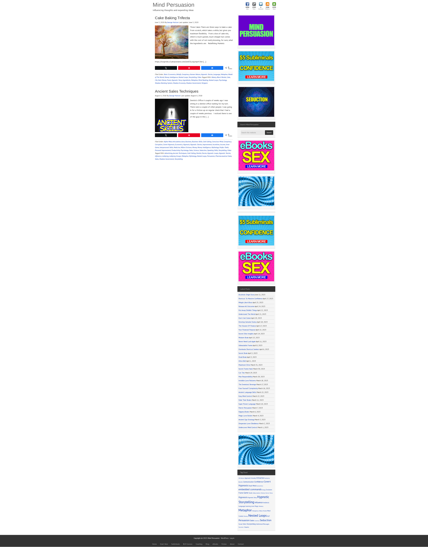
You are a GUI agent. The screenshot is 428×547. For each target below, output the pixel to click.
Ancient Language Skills (247, 426)
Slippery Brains (244, 445)
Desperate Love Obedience (249, 457)
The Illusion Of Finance (247, 359)
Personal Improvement (163, 150)
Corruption (158, 144)
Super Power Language (247, 437)
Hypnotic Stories (207, 74)
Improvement (207, 144)
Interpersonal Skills (166, 147)
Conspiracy (185, 74)
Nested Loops (183, 77)
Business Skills (197, 141)
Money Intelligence (171, 77)
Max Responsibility (245, 410)
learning (248, 540)
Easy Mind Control (245, 430)
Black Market (221, 77)
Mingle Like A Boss (245, 336)
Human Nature (195, 74)
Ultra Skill (242, 394)
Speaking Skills (212, 150)
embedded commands (250, 522)
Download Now (256, 238)
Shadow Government (193, 83)
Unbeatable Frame (245, 379)
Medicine (177, 147)
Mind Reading (203, 80)
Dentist (198, 153)
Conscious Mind (217, 141)
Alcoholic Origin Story (246, 328)
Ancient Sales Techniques (176, 91)
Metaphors (255, 544)
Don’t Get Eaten (245, 351)
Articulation (176, 141)
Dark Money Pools (164, 80)
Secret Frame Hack (246, 402)
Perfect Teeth (223, 147)
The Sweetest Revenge (247, 418)
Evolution (269, 523)
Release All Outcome (246, 340)
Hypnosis (186, 144)
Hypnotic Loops (212, 153)
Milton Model (263, 544)
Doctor (204, 153)
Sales (191, 150)
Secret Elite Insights (246, 367)
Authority (267, 512)
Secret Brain (243, 387)
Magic (256, 540)
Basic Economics (170, 74)
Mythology (215, 147)
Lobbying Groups (175, 156)
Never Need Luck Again (247, 375)
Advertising (168, 153)
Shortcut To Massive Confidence (250, 332)
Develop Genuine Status (248, 355)
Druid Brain (243, 391)
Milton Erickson (186, 147)
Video (199, 77)
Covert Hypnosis (168, 144)
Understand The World (247, 348)
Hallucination (256, 526)
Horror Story (269, 526)
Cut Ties (242, 406)
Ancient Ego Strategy (246, 453)
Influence (158, 156)
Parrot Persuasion (245, 441)
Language (216, 74)
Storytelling (193, 77)
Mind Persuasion (173, 5)
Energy (264, 523)
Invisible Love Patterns (247, 414)
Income (222, 144)
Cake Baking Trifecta (172, 18)
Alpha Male (168, 141)
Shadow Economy (179, 83)
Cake (228, 77)
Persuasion (211, 156)
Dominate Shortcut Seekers (249, 383)
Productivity (175, 150)
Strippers (204, 83)
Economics (179, 144)
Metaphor (224, 74)
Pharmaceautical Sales (223, 156)
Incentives (215, 144)
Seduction (203, 150)
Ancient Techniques (179, 153)
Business (188, 141)
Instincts (266, 536)
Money (194, 147)
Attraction (260, 511)
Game (246, 526)
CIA (156, 80)
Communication (248, 515)
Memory (261, 540)
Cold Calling (207, 141)
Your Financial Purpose (247, 363)
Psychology (223, 80)
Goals (250, 526)
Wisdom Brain (244, 371)
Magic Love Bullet (245, 449)
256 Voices (241, 512)
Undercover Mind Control (248, 461)
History (263, 526)
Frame (241, 526)
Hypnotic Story (177, 80)
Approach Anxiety (250, 512)
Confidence (258, 515)
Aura (183, 141)
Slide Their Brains (245, 433)
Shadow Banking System (163, 83)
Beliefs (178, 74)
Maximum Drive (244, 398)
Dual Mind (252, 519)
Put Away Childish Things (248, 344)
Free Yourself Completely (248, 422)
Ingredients (186, 80)
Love (252, 540)
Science (196, 150)
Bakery (214, 77)
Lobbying (165, 156)
